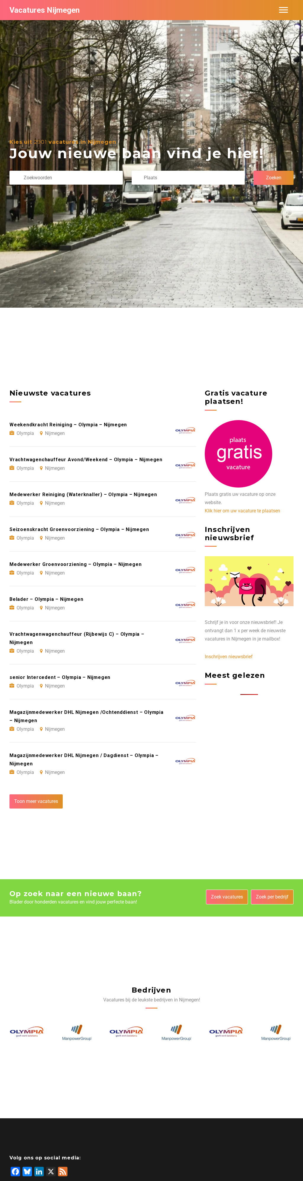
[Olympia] (76, 1032)
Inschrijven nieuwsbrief (229, 656)
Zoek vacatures (227, 897)
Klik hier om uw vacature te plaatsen (242, 511)
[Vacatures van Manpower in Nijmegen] (27, 1032)
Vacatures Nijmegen (44, 10)
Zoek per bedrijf (272, 897)
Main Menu (283, 10)
